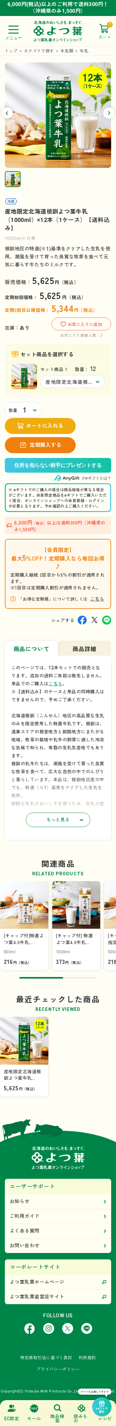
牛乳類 (66, 51)
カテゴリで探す (39, 51)
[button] (7, 113)
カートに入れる (44, 426)
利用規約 (87, 1357)
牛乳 (84, 51)
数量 (13, 410)
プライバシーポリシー (58, 1369)
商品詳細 (84, 649)
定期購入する (46, 445)
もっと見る (58, 819)
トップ (11, 51)
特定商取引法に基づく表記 (46, 1357)
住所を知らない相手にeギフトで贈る (58, 465)
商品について (31, 649)
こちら (97, 598)
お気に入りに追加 (85, 324)
